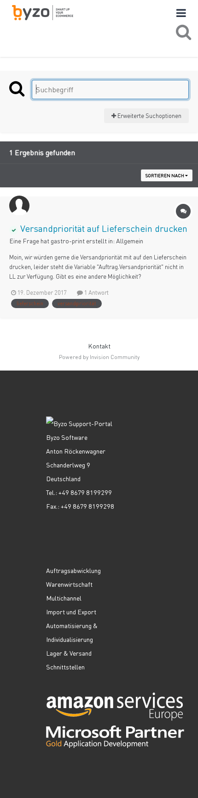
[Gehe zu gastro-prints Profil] (19, 206)
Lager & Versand (69, 653)
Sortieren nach (165, 175)
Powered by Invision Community (99, 357)
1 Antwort (96, 292)
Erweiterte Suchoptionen (148, 115)
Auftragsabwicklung (73, 570)
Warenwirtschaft (69, 584)
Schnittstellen (65, 667)
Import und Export (71, 611)
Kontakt (99, 346)
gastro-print (68, 240)
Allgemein (129, 240)
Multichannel (64, 598)
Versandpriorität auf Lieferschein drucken (102, 228)
